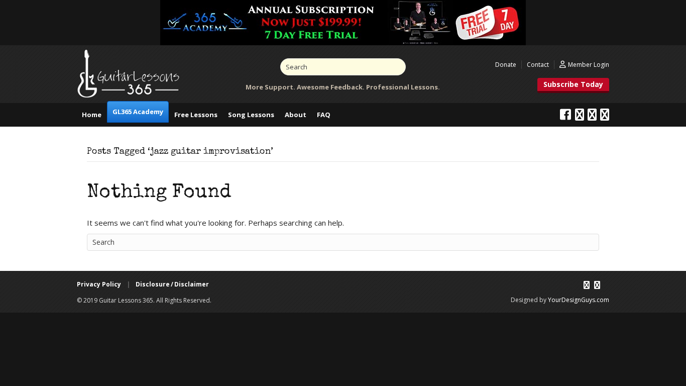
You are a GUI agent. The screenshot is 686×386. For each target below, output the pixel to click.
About (295, 114)
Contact (538, 64)
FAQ (323, 114)
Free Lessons (195, 114)
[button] (573, 85)
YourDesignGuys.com (578, 300)
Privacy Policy (99, 284)
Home (91, 114)
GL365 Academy (137, 111)
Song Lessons (251, 114)
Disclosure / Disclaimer (172, 284)
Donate (505, 64)
